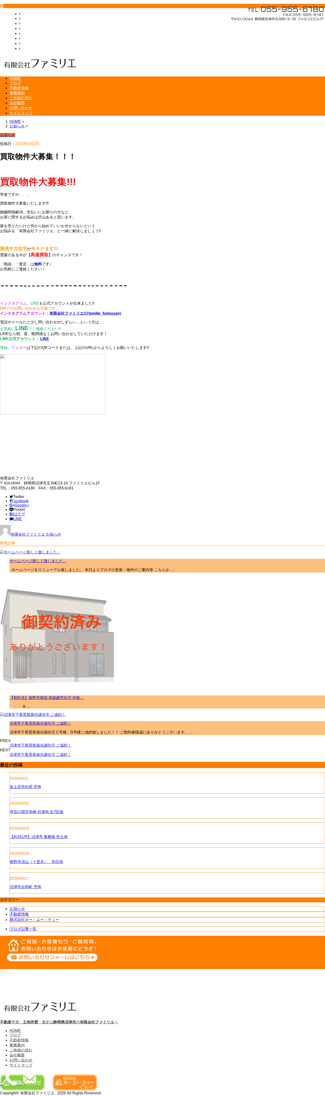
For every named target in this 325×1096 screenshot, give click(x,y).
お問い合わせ (31, 43)
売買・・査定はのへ (59, 1022)
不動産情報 (29, 23)
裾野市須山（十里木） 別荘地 (36, 862)
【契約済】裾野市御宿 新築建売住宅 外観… (47, 698)
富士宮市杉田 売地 (25, 787)
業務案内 (28, 28)
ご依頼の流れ (31, 33)
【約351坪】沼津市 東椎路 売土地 (39, 837)
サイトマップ (31, 48)
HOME (26, 14)
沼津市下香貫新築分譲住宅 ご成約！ (40, 723)
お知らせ (53, 534)
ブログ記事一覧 (23, 929)
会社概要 (28, 38)
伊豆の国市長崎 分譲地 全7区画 (36, 812)
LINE (44, 339)
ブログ (26, 18)
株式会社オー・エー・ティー (34, 920)
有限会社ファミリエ (28, 534)
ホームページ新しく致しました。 (38, 561)
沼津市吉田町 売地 (25, 887)
